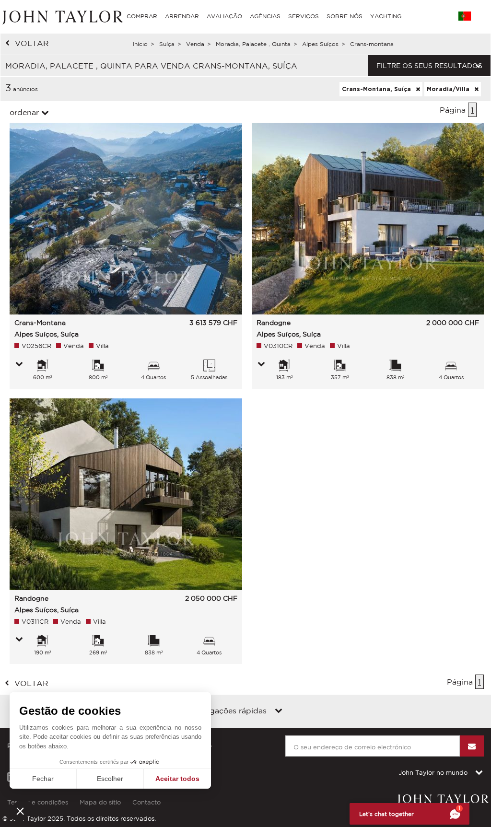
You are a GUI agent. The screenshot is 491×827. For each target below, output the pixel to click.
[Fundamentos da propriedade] (19, 365)
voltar (32, 43)
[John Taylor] (61, 16)
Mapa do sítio (100, 802)
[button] (20, 810)
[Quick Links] (278, 711)
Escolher (110, 778)
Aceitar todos (177, 778)
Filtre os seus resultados (429, 66)
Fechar (43, 778)
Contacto (146, 802)
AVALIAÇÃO (224, 16)
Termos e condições (37, 802)
